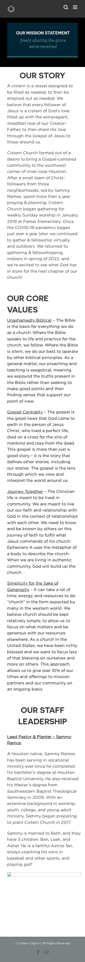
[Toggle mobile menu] (75, 7)
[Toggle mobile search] (66, 7)
